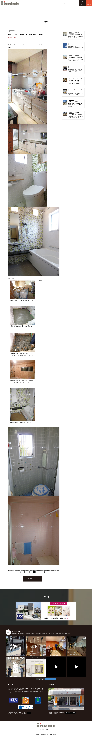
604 (25, 571)
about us (76, 3)
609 (39, 571)
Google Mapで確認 (70, 712)
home (33, 731)
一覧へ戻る (29, 578)
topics (50, 3)
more (29, 712)
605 (28, 571)
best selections (58, 3)
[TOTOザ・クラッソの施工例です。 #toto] (56, 646)
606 (31, 571)
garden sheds (67, 3)
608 (36, 571)
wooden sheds (52, 731)
